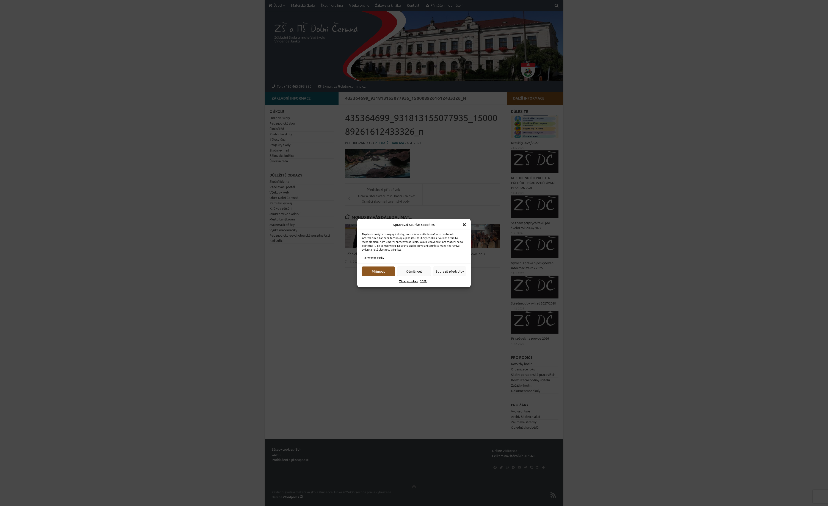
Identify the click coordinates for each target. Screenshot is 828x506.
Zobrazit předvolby (450, 271)
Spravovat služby (374, 257)
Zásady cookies (408, 281)
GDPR (423, 281)
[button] (464, 225)
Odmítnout (414, 271)
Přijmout (378, 271)
